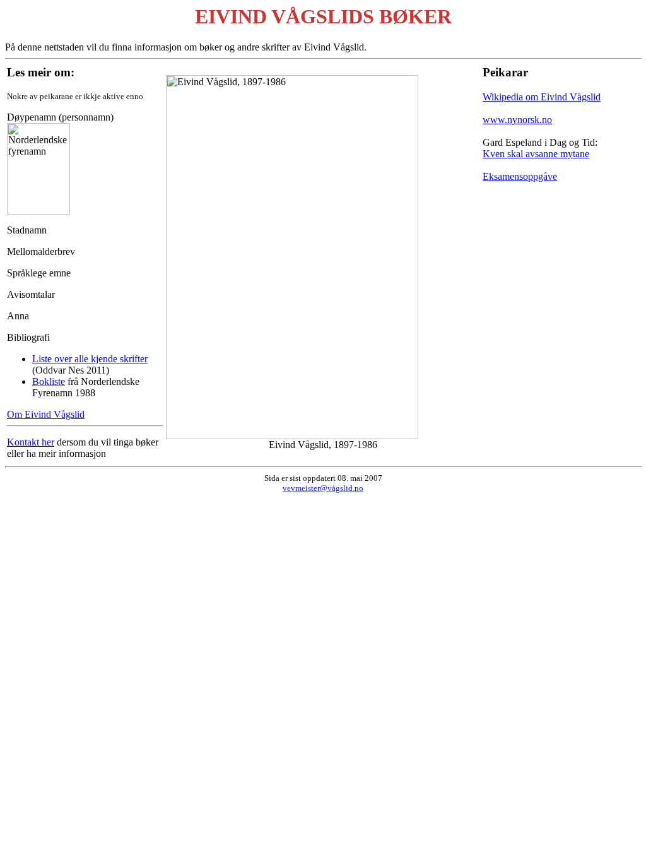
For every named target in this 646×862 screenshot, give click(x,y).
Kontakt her (30, 442)
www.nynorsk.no (517, 119)
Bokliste (48, 381)
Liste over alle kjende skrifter (90, 358)
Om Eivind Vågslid (46, 414)
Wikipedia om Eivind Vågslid (542, 97)
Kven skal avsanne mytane (536, 153)
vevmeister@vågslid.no (323, 488)
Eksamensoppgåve (520, 176)
